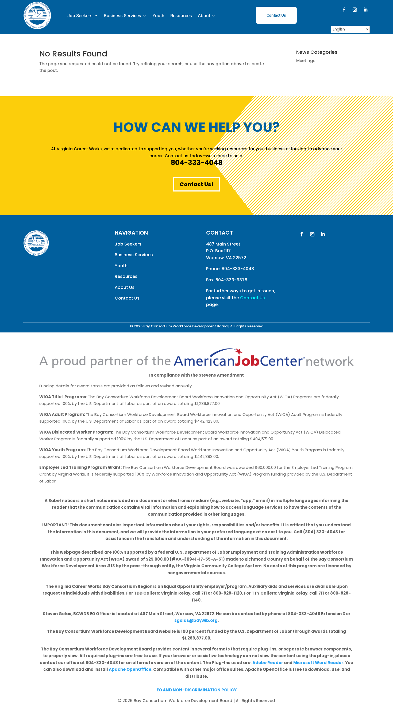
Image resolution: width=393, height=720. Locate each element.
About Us (124, 287)
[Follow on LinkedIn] (365, 9)
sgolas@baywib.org (196, 620)
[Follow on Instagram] (354, 9)
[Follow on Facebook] (344, 9)
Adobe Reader (267, 662)
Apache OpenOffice (130, 669)
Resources (181, 15)
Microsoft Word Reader (318, 662)
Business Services (122, 15)
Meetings (305, 60)
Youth (158, 15)
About (204, 15)
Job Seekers (80, 15)
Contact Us (276, 15)
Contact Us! (196, 184)
